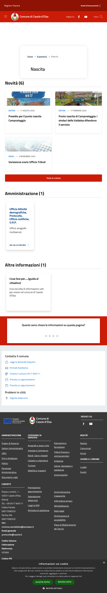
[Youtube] (84, 17)
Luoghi (83, 467)
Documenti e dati (10, 477)
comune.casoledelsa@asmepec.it (18, 526)
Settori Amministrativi (12, 448)
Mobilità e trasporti (37, 470)
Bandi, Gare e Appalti (38, 455)
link (80, 576)
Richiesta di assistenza (38, 510)
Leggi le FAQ (34, 505)
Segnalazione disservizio (34, 498)
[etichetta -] (57, 336)
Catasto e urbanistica (38, 460)
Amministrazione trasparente (62, 494)
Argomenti (42, 56)
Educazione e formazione (60, 445)
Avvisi (11, 156)
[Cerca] (101, 16)
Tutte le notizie (53, 178)
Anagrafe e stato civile (38, 445)
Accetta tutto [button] (43, 582)
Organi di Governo (10, 443)
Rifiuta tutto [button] (64, 582)
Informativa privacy (63, 501)
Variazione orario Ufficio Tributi (27, 162)
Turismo (31, 465)
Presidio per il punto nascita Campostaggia (24, 118)
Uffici (4, 453)
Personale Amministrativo (9, 470)
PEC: (4, 523)
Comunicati (85, 448)
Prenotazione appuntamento (35, 489)
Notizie (11, 110)
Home (30, 56)
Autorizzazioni (61, 475)
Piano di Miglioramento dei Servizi (65, 526)
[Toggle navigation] (5, 16)
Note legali (59, 511)
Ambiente (58, 461)
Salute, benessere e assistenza (63, 468)
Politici (5, 463)
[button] (53, 588)
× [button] (104, 563)
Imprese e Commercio (38, 450)
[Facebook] (78, 17)
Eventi (83, 472)
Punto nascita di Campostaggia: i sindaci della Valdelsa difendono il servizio (78, 120)
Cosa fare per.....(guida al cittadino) (23, 281)
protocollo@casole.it (12, 534)
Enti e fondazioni (10, 458)
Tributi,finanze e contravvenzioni (61, 454)
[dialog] (53, 576)
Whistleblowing (61, 506)
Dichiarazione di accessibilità (61, 518)
